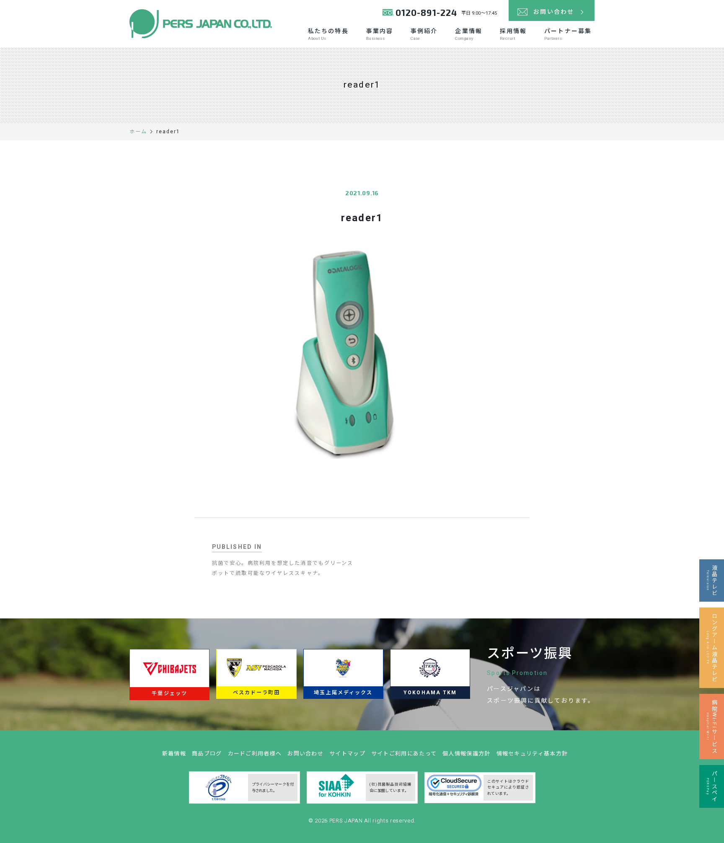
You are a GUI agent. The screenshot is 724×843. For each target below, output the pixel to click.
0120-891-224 (426, 12)
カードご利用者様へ (255, 754)
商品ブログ (207, 754)
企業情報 (468, 34)
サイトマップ (347, 754)
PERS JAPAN (346, 821)
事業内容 (379, 34)
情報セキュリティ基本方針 (532, 754)
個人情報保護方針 (466, 754)
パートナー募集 (568, 34)
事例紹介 (424, 34)
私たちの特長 (328, 34)
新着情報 (174, 754)
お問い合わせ (305, 754)
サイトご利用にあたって (404, 754)
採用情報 (513, 34)
